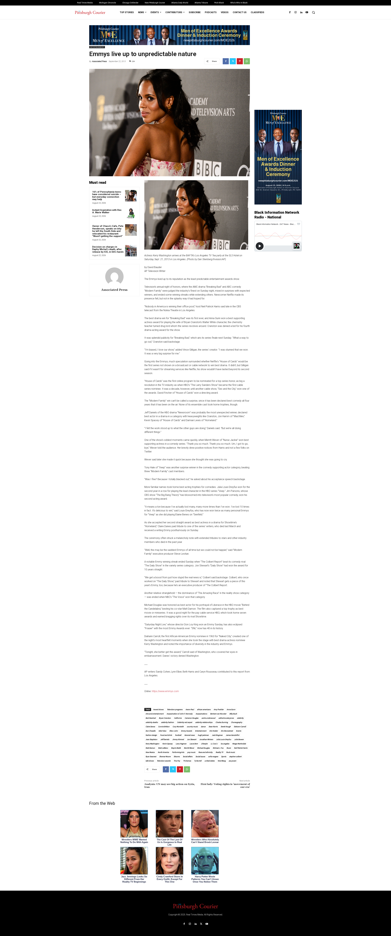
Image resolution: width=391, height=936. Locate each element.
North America (163, 752)
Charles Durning (222, 722)
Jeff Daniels (164, 739)
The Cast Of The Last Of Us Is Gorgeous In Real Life (169, 842)
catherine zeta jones (226, 718)
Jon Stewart (191, 739)
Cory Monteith (178, 726)
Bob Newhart (151, 718)
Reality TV (219, 752)
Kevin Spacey (167, 743)
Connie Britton (164, 726)
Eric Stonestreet (227, 731)
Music (229, 748)
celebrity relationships (203, 722)
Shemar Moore (165, 756)
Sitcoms (177, 756)
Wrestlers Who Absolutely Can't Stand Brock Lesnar (205, 840)
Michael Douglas (203, 748)
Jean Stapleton (151, 739)
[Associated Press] (114, 276)
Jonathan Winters (206, 739)
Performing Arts (178, 752)
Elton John (173, 731)
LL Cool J (214, 743)
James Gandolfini (232, 735)
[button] (313, 12)
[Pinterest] (240, 61)
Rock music (230, 752)
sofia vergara (213, 756)
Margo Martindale (239, 743)
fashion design (151, 735)
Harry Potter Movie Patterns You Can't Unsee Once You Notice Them (205, 879)
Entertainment (97, 47)
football (178, 735)
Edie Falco (162, 731)
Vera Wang (222, 761)
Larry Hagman (181, 743)
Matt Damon (150, 748)
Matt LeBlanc (163, 748)
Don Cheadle (150, 731)
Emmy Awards (186, 731)
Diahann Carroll (240, 726)
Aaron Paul (190, 709)
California (178, 718)
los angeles (225, 743)
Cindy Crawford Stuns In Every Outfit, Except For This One (169, 879)
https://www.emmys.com (165, 691)
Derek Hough (226, 726)
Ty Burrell (197, 761)
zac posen (232, 761)
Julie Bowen (239, 739)
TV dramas (187, 761)
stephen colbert (235, 756)
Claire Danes (150, 726)
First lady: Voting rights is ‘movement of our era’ (225, 786)
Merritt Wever (189, 748)
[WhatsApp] (247, 61)
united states (210, 761)
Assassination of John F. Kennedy (180, 714)
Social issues (200, 756)
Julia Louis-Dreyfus (223, 739)
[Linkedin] (301, 12)
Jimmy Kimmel (178, 739)
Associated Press (99, 61)
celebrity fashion (167, 722)
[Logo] (195, 906)
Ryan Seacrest (151, 756)
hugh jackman (203, 735)
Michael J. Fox (218, 748)
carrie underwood (208, 718)
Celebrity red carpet (184, 722)
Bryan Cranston (165, 718)
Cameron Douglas (191, 718)
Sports (223, 756)
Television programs (175, 709)
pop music (191, 752)
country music (192, 726)
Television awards (164, 761)
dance (203, 726)
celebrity (240, 718)
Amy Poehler (219, 709)
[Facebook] (290, 12)
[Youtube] (307, 12)
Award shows (158, 709)
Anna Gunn (231, 709)
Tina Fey (177, 761)
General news (189, 735)
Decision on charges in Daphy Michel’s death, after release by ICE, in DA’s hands (108, 249)
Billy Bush (233, 714)
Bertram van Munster (218, 714)
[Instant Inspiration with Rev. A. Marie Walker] (131, 214)
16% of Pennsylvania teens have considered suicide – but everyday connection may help (106, 195)
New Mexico (150, 752)
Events (238, 731)
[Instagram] (295, 12)
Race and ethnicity (205, 752)
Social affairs (187, 756)
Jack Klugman (217, 735)
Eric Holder (213, 731)
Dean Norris (213, 726)
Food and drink (166, 735)
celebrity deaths (152, 722)
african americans (204, 709)
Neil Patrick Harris (240, 748)
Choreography (236, 722)
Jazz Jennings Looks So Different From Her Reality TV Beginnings (134, 879)
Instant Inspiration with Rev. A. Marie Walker (107, 211)
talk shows (150, 761)
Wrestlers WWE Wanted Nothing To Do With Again (134, 840)
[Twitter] (233, 61)
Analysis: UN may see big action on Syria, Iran (169, 786)
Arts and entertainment (155, 714)
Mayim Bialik (176, 748)
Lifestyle (204, 743)
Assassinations (201, 714)
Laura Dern (194, 743)
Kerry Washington (152, 743)
